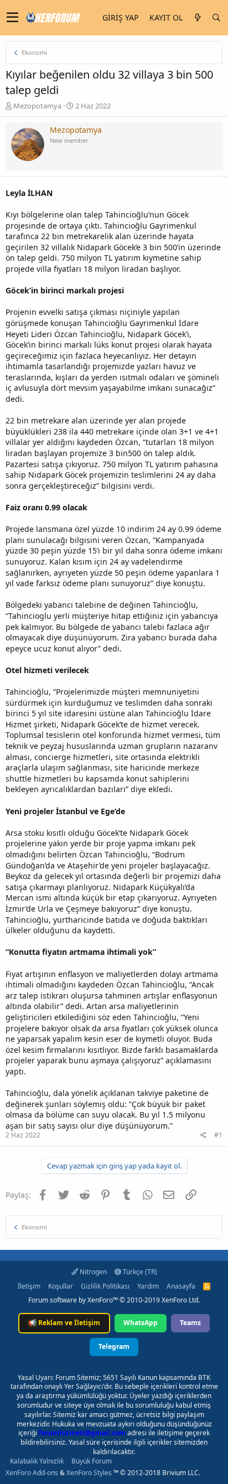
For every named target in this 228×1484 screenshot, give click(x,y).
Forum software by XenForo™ (114, 1300)
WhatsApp (140, 1322)
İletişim (29, 1286)
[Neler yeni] (197, 18)
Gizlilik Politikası (105, 1286)
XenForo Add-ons (32, 1472)
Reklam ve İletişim (64, 1322)
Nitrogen (92, 1271)
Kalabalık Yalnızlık (37, 1461)
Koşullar (60, 1286)
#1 (218, 1135)
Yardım (148, 1286)
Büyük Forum (91, 1461)
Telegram (114, 1346)
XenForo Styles (89, 1472)
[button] (12, 17)
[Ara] (216, 18)
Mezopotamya (37, 106)
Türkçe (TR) (139, 1271)
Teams (190, 1322)
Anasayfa (181, 1286)
